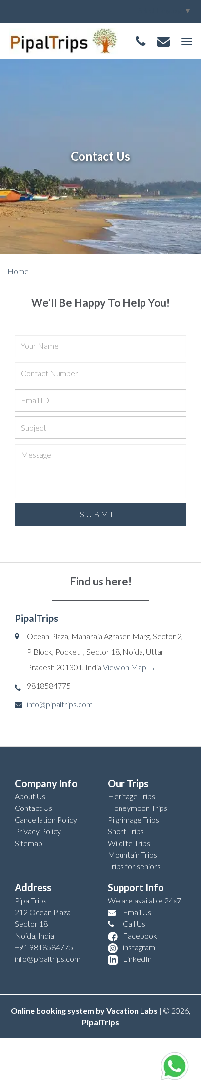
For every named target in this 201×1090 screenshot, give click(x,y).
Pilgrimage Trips (133, 819)
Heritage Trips (131, 796)
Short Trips (126, 831)
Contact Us (33, 807)
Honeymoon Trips (137, 807)
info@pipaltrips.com (60, 704)
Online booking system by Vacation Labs (85, 1010)
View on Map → (129, 667)
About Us (30, 796)
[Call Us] (140, 41)
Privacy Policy (38, 831)
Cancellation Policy (46, 819)
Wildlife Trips (129, 842)
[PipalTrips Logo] (63, 39)
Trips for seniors (134, 866)
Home (18, 271)
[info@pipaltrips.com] (163, 41)
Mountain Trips (132, 854)
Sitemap (28, 842)
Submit (100, 514)
